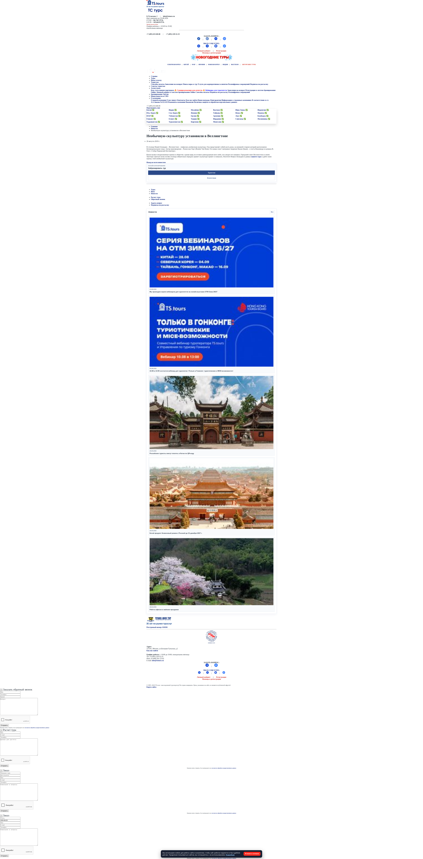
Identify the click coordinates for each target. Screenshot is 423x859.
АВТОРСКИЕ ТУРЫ (249, 64)
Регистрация (221, 51)
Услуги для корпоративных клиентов (213, 84)
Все (272, 212)
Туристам (155, 82)
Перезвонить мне (153, 108)
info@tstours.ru (158, 660)
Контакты (181, 100)
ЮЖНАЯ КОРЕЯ (213, 64)
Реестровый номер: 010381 (157, 627)
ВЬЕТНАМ (234, 64)
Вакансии (189, 102)
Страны (154, 76)
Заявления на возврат (174, 84)
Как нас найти (152, 651)
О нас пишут (172, 100)
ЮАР (193, 64)
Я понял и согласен (252, 853)
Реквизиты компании (176, 102)
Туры (153, 78)
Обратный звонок (158, 199)
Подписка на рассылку (259, 84)
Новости (154, 128)
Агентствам (155, 88)
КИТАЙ (186, 64)
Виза (153, 192)
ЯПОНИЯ (202, 64)
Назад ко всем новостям (156, 162)
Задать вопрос (156, 203)
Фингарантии (215, 100)
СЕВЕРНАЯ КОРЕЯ (173, 64)
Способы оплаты (158, 84)
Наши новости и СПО (160, 96)
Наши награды (204, 100)
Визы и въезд (156, 80)
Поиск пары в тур (190, 84)
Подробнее (230, 855)
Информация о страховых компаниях (236, 100)
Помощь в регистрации (211, 53)
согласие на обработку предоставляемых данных (37, 727)
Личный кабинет (203, 51)
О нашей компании (158, 100)
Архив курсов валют (152, 24)
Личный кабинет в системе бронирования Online (175, 92)
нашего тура (256, 157)
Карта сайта (151, 687)
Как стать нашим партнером (162, 90)
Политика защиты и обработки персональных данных (215, 102)
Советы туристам (158, 86)
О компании (156, 98)
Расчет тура (155, 197)
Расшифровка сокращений (239, 84)
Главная (154, 126)
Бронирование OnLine (160, 94)
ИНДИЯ (225, 64)
